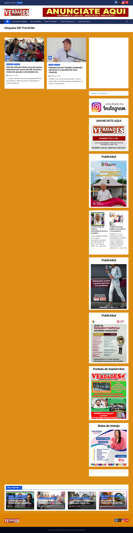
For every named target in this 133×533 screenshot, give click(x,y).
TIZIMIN (51, 64)
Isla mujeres (36, 21)
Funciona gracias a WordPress (57, 530)
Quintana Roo (84, 21)
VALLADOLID (10, 64)
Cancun (113, 496)
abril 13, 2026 (45, 506)
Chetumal (11, 496)
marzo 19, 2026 (107, 506)
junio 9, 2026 (14, 506)
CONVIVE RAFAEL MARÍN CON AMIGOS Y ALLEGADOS (118, 229)
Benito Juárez (51, 21)
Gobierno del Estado (21, 496)
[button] (127, 22)
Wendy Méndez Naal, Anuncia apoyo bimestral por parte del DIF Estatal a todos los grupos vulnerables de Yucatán (24, 71)
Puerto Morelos (67, 21)
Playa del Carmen (19, 21)
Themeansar (81, 530)
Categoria (119, 496)
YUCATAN (17, 64)
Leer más (102, 246)
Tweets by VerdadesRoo (99, 93)
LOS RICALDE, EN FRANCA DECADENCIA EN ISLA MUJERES (19, 503)
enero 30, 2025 (13, 75)
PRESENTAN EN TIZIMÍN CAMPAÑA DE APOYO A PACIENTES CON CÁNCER (65, 70)
